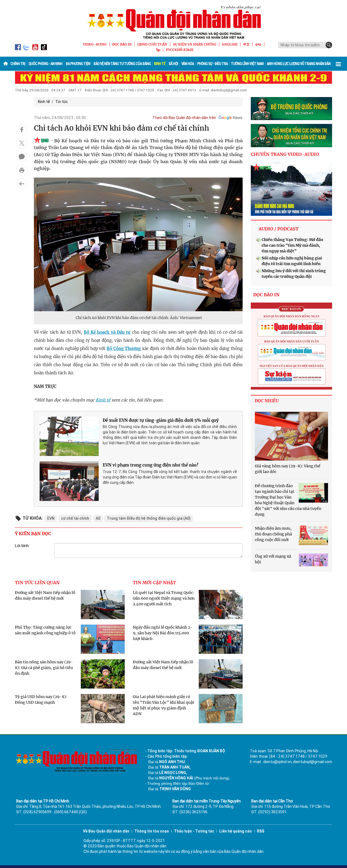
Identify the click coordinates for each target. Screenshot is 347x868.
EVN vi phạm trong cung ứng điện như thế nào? (150, 465)
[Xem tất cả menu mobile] (338, 63)
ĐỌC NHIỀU (267, 400)
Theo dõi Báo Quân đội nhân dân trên (184, 117)
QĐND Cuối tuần (152, 44)
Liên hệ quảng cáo (235, 831)
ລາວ (258, 44)
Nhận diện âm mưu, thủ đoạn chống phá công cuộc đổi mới (273, 534)
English (229, 44)
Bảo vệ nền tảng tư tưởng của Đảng (122, 63)
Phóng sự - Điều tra (212, 63)
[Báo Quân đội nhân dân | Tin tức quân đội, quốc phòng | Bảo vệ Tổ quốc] (173, 22)
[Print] (21, 170)
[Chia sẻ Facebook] (21, 129)
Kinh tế (159, 63)
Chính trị (17, 63)
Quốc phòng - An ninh (45, 63)
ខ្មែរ (158, 50)
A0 (98, 518)
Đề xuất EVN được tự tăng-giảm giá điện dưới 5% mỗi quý (161, 420)
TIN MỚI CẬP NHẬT (154, 582)
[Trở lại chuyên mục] (21, 183)
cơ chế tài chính (75, 518)
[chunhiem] (291, 135)
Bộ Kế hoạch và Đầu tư (107, 332)
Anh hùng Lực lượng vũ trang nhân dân (298, 63)
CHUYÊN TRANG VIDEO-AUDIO (285, 154)
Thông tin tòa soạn (151, 831)
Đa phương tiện (78, 63)
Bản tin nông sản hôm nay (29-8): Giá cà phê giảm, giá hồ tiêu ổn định (44, 668)
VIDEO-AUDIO (95, 44)
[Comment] (21, 156)
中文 (246, 44)
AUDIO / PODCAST (278, 229)
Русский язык (180, 50)
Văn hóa (187, 63)
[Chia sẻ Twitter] (21, 143)
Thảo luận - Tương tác (194, 831)
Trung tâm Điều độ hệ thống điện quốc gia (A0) (149, 518)
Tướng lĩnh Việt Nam (247, 63)
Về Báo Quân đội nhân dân (106, 831)
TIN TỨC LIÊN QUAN (37, 582)
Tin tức (61, 101)
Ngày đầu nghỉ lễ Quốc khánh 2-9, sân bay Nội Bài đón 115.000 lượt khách (162, 633)
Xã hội (173, 63)
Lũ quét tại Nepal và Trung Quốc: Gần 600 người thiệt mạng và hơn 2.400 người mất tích (164, 598)
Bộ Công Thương (124, 348)
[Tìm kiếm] (329, 45)
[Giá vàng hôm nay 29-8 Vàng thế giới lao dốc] (291, 436)
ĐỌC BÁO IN (122, 44)
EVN (50, 518)
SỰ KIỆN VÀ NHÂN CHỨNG (194, 44)
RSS (260, 831)
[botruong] (291, 108)
